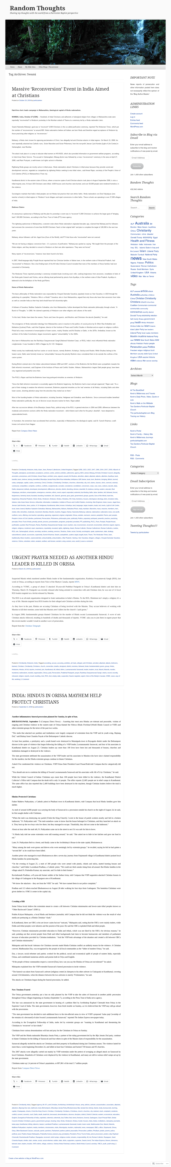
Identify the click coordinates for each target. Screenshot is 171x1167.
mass (99, 509)
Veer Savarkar (83, 538)
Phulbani (96, 1131)
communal (15, 486)
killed (57, 505)
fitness (141, 319)
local (13, 509)
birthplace (74, 479)
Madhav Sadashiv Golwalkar (35, 509)
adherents (70, 473)
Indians (14, 502)
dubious (91, 489)
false (95, 492)
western (59, 541)
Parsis (106, 515)
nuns (20, 515)
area (55, 476)
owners (93, 515)
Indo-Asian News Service (26, 502)
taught (81, 535)
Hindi (35, 499)
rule (17, 531)
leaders (90, 505)
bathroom (34, 1108)
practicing (114, 518)
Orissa (75, 515)
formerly (23, 496)
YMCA (100, 1144)
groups (86, 496)
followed (109, 492)
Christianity (22, 470)
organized (55, 515)
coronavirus (136, 311)
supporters (70, 1140)
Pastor (146, 343)
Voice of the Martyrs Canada (95, 676)
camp (14, 483)
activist (57, 473)
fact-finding (85, 492)
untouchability (46, 538)
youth (104, 1144)
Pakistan (140, 262)
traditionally (16, 538)
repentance (39, 528)
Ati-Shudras (73, 476)
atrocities (81, 476)
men (116, 509)
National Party (151, 254)
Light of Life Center (112, 505)
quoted (22, 525)
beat (39, 1108)
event (59, 492)
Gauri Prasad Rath (104, 1118)
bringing (104, 479)
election (154, 315)
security (140, 353)
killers (63, 669)
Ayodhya (111, 476)
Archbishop (62, 1105)
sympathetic (64, 535)
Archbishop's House (73, 1105)
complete (31, 486)
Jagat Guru (116, 502)
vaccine (145, 357)
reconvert (90, 525)
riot (90, 1137)
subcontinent (16, 535)
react (65, 525)
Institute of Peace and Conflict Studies (72, 502)
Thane (90, 535)
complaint (107, 1111)
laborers (36, 1124)
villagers (91, 538)
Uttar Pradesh (66, 538)
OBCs (97, 1127)
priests (40, 522)
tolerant (14, 1144)
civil (88, 483)
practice (107, 518)
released (15, 676)
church (43, 666)
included (111, 499)
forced (115, 492)
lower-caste (86, 1124)
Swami (57, 535)
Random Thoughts (37, 8)
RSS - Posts (135, 455)
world (77, 541)
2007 (106, 470)
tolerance (114, 1140)
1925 (89, 470)
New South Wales (150, 259)
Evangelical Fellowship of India (28, 1118)
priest (93, 1134)
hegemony (15, 499)
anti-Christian (32, 476)
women (68, 541)
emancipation (31, 492)
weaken (38, 541)
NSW (157, 340)
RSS (13, 531)
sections (44, 531)
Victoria (153, 272)
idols (105, 499)
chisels (28, 1111)
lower (18, 509)
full (53, 496)
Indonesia (148, 244)
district (64, 489)
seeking (50, 531)
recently (115, 673)
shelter (25, 1140)
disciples (78, 1114)
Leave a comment (87, 541)
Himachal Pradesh (26, 499)
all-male (73, 663)
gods (72, 496)
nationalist (104, 512)
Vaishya (75, 538)
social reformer (48, 1140)
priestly (34, 522)
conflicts (44, 486)
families (100, 492)
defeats (26, 489)
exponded (70, 492)
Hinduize (53, 499)
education (116, 1114)
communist (152, 305)
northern (15, 515)
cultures (105, 486)
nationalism (96, 512)
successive (30, 535)
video (134, 276)
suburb (23, 535)
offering (25, 515)
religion (14, 528)
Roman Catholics (107, 528)
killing (30, 1124)
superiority (38, 535)
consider (61, 486)
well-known (51, 541)
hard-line (110, 496)
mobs (56, 1127)
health (138, 322)
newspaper (90, 1127)
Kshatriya (68, 505)
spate (92, 531)
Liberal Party (153, 251)
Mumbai (45, 512)
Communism (136, 234)
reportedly (47, 528)
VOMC (108, 676)
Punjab (102, 522)
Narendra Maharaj (78, 512)
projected (69, 522)
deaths (56, 666)
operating (40, 515)
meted (14, 512)
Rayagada (39, 1137)
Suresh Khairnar (48, 535)
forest (74, 1118)
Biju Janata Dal (82, 1108)
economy (147, 237)
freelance (80, 1118)
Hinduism (30, 470)
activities (63, 473)
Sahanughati (23, 531)
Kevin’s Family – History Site (141, 434)
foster (87, 666)
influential (39, 502)
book (88, 479)
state (105, 531)
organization (38, 673)
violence (15, 541)
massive (104, 509)
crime (144, 234)
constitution (77, 486)
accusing (60, 663)
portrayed (94, 518)
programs (62, 522)
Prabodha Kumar (46, 1134)
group (107, 666)
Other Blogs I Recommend (48, 67)
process (45, 522)
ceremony (37, 483)
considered (68, 486)
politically (74, 518)
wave (113, 676)
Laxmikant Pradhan (51, 1124)
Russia (133, 269)
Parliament (55, 1131)
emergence (41, 492)
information (47, 502)
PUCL (93, 522)
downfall (82, 489)
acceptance (39, 473)
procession (99, 1134)
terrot (89, 1140)
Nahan (69, 512)
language (79, 505)
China (133, 230)
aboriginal (22, 473)
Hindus (59, 499)
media (35, 1127)
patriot (67, 1131)
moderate (31, 512)
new (131, 340)
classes (98, 483)
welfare (44, 541)
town (110, 535)
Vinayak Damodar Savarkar (110, 538)
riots (42, 676)
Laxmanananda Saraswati (74, 669)
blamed (14, 666)
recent (109, 673)
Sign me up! (138, 509)
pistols (102, 1131)
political (14, 1134)
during (96, 489)
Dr (86, 489)
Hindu (40, 499)
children (151, 295)
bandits (14, 479)
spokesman (99, 531)
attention (104, 476)
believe (24, 479)
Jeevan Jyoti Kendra (19, 505)
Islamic (152, 326)
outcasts (36, 1131)
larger (86, 505)
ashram (93, 1105)
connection (49, 666)
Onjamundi (107, 1127)
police (113, 1131)
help (58, 1121)
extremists (57, 1118)
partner (62, 1131)
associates (110, 1105)
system (71, 535)
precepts (15, 522)
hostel (80, 1121)
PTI (81, 522)
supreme (78, 1140)
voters (33, 541)
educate (108, 489)
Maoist (101, 669)
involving (89, 502)
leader (86, 669)
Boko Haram (142, 227)
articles (87, 1105)
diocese (71, 1114)
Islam (40, 470)
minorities (23, 512)
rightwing (66, 528)
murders (70, 1127)
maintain (86, 509)
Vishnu (20, 541)
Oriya (14, 1131)
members (111, 509)
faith (131, 319)
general (63, 496)
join (43, 669)
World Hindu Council (83, 1144)
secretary (38, 531)
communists (135, 308)
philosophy (62, 518)
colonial (115, 483)
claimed (96, 1111)
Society (78, 531)
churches (72, 483)
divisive (76, 489)
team (86, 535)
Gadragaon (94, 1118)
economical (108, 1114)
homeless (79, 499)
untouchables (56, 538)
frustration (47, 496)
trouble (29, 1144)
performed (37, 518)
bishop (91, 1108)
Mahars (63, 509)
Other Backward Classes (24, 1131)
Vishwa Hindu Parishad (62, 1144)
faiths (91, 492)
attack (87, 476)
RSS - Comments (137, 458)
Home (12, 67)
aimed (86, 473)
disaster (150, 234)
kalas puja (15, 1124)
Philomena (54, 518)
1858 (80, 470)
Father (66, 1118)
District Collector (92, 1114)
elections (23, 492)
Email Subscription (142, 481)
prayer (77, 673)
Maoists (106, 669)
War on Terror (148, 276)
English (14, 1118)
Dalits (14, 489)
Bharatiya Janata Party (48, 479)
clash (101, 1111)
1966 (97, 470)
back (116, 476)
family (136, 319)
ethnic (54, 492)
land (74, 505)
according (47, 663)
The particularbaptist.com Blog (142, 413)
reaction (70, 525)
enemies (48, 492)
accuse (54, 663)
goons (102, 666)
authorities (144, 295)
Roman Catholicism (53, 470)
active (52, 473)
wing (64, 541)
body (100, 1108)
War (140, 276)
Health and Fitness (142, 241)
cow (96, 486)
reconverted (98, 525)
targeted (77, 676)
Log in (132, 117)
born (92, 479)
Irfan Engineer (97, 502)
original (61, 515)
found (29, 496)
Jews (44, 470)
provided (76, 522)
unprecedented (36, 538)
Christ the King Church (39, 1111)
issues (109, 502)
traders (24, 1144)
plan (68, 518)
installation (55, 502)
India (36, 470)
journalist (117, 1121)
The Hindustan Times (100, 535)
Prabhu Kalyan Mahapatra (31, 1134)
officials (133, 343)
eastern (102, 489)
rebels (104, 673)
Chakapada (21, 1111)
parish (42, 1131)
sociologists (86, 531)
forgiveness (16, 496)
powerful (101, 518)
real (75, 525)
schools (31, 531)
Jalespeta (109, 1121)
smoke (35, 1140)
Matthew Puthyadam (19, 1127)
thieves (108, 1140)
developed (33, 489)
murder (112, 669)
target (76, 535)
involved (38, 669)
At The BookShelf (137, 390)
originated (68, 515)
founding (41, 496)
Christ (44, 483)
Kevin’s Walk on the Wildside (141, 403)
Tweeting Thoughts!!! (143, 525)
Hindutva (65, 499)
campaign (19, 483)
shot (50, 676)
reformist (106, 525)
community (144, 308)
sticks (64, 1140)
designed (63, 666)
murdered (15, 673)
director (58, 489)
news (110, 512)
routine (115, 528)
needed (30, 673)
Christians (65, 483)
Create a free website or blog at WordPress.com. (26, 1158)
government (79, 496)
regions (117, 525)
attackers (15, 1108)
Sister (69, 531)
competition (24, 486)
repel (33, 528)
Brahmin (98, 479)
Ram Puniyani (30, 525)
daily (115, 486)
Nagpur (63, 512)
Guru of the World (100, 496)
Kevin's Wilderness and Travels (142, 393)
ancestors (15, 476)
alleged (79, 663)
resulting (37, 676)
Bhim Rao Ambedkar (63, 479)
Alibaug (92, 473)
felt (105, 492)
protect (106, 1134)
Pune (97, 522)
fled (70, 1118)
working (17, 679)
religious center (65, 1137)
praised (55, 1134)
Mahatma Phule (72, 509)
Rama (38, 525)
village (44, 1144)
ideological (93, 499)
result (32, 676)
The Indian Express (98, 1140)
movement (38, 512)
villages (97, 538)
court (31, 1114)
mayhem (29, 1127)
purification (15, 525)
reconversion (81, 525)
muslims (57, 512)
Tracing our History (137, 416)
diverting (70, 489)
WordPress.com (136, 126)
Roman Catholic (80, 528)
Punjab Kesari (110, 522)
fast (62, 1118)
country (145, 312)
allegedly (117, 473)
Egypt (155, 237)
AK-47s (44, 1105)
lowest (22, 509)
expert (64, 492)
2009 (110, 470)
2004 (102, 470)
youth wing (111, 1144)
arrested (96, 663)
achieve (46, 473)
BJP (80, 479)
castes (31, 483)
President (73, 1134)
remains (73, 1137)
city (85, 483)
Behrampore (46, 1108)
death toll (46, 1114)
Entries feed (135, 120)
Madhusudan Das (97, 1124)
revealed (55, 528)
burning (114, 1108)
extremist (77, 492)
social (73, 531)
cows (99, 486)
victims (38, 1144)
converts (26, 1114)
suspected (64, 676)
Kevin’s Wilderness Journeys (141, 437)
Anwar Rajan (42, 476)
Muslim (51, 512)
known (62, 505)
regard (111, 525)
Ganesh (57, 496)
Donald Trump (136, 237)
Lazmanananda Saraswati (67, 1124)
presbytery (65, 1134)
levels (104, 505)
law (145, 329)
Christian (49, 483)
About (20, 67)
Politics (80, 518)
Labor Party (139, 329)
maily (80, 509)
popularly (87, 518)
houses (85, 499)
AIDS (82, 473)
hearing (53, 1121)
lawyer (41, 1124)
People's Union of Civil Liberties (23, 518)
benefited (36, 479)
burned (115, 479)
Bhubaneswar (72, 1108)
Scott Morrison (143, 269)
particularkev (37, 100)
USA (146, 272)
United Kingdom (66, 470)
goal (68, 496)
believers (114, 663)
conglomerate (53, 486)
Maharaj (48, 509)
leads (96, 505)
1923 (85, 470)
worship (94, 1144)
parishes (48, 1131)
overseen (87, 515)
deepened (20, 489)
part (110, 515)
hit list (27, 669)
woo (73, 541)
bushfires (152, 227)
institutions (101, 1121)
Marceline (93, 509)
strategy (110, 531)
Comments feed (136, 123)
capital (26, 483)
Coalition (133, 305)
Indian (95, 1121)
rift (87, 1137)
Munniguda (63, 1127)
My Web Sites (30, 67)
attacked (92, 476)
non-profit (116, 512)
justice (33, 505)
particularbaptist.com (138, 440)
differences (51, 489)
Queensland (135, 266)
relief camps (55, 1137)
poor (19, 1134)
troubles (27, 538)
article (144, 291)
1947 (93, 470)
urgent (83, 676)
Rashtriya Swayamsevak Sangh (52, 525)
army (82, 1105)
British (110, 479)
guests (91, 496)
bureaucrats (107, 1108)
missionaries (49, 1127)
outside (80, 515)
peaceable (74, 1131)
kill (54, 669)
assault (65, 476)
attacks (98, 476)
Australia (142, 223)
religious (21, 528)
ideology (100, 499)
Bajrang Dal (23, 1108)
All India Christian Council (104, 473)
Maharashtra (56, 509)
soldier (55, 1140)
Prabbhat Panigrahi (67, 673)
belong (30, 479)
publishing (86, 522)
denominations (63, 1114)
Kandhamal (51, 505)
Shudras (63, 531)
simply (54, 676)
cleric (103, 483)
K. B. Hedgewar (41, 505)
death (40, 1114)
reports (27, 676)
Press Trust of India (25, 522)
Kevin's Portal (135, 431)
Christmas (73, 1111)
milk (18, 512)
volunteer (27, 541)
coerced (108, 483)
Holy (73, 499)
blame (84, 479)
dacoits (110, 486)
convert (19, 1114)
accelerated (31, 473)
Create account (136, 113)
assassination (101, 1105)
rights (60, 528)
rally (110, 1134)
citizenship (79, 483)
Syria (152, 269)
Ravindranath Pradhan (27, 1137)
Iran (154, 244)
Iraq (132, 247)
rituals (72, 528)
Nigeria (133, 262)
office (101, 1127)
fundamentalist (94, 666)
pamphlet (100, 515)
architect (50, 476)
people (114, 515)
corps (92, 486)
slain (30, 1140)
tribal (22, 538)
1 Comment (25, 679)
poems (107, 1131)
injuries (31, 669)
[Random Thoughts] (85, 42)
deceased (53, 1114)
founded (34, 496)
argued (60, 476)
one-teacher (32, 515)
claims (93, 483)
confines (38, 486)
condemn (114, 1111)
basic (19, 479)
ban (29, 1108)
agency (77, 473)
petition (89, 1131)
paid (49, 673)
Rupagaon (107, 1137)
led (100, 505)
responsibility (81, 1137)
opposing (48, 515)
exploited (43, 1118)
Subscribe (137, 166)
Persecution (46, 518)
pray (59, 1134)
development (42, 489)
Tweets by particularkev (139, 532)
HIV (70, 499)
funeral (86, 1118)
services (57, 531)
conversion (85, 486)
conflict (14, 1114)
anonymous (23, 476)
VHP (34, 1144)
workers (73, 1144)
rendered (27, 528)
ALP (132, 223)
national (88, 512)
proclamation (53, 522)
